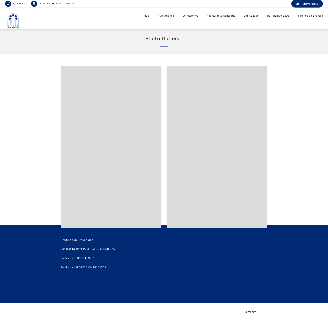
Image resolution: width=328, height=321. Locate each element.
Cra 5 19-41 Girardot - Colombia (57, 3)
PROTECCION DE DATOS (90, 267)
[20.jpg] (111, 220)
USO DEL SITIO (84, 258)
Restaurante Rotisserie (221, 15)
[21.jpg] (217, 220)
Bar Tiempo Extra (278, 15)
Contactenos (190, 15)
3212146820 (19, 3)
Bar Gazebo (251, 15)
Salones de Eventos (310, 15)
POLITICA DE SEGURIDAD (99, 248)
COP (260, 312)
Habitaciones (166, 15)
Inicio (146, 15)
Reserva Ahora (309, 3)
